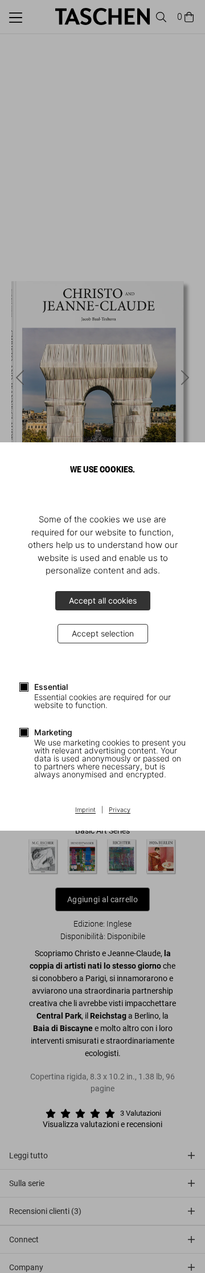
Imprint (85, 810)
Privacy (119, 810)
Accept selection (103, 633)
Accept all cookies (103, 600)
